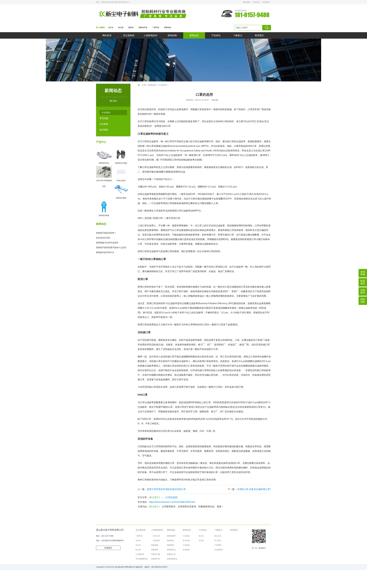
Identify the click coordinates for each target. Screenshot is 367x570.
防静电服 (154, 545)
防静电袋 (170, 545)
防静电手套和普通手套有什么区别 (111, 247)
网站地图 (246, 2)
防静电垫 (167, 27)
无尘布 (110, 27)
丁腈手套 (155, 27)
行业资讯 (106, 112)
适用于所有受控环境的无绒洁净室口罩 (166, 489)
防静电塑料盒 (172, 559)
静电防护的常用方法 (105, 252)
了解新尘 (237, 35)
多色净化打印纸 (103, 238)
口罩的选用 (171, 497)
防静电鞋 (154, 550)
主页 (144, 85)
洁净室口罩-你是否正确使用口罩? (254, 489)
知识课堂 (103, 129)
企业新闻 (103, 124)
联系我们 (266, 2)
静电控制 (172, 35)
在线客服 (362, 273)
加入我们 (217, 541)
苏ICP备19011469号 (159, 567)
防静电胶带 (171, 536)
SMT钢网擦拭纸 (141, 559)
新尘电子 (154, 497)
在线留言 (108, 548)
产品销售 (217, 545)
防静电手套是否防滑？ (106, 233)
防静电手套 (143, 27)
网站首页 (107, 35)
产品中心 (101, 141)
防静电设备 (171, 550)
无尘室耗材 (128, 35)
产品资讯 (215, 35)
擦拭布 (131, 27)
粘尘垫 (120, 27)
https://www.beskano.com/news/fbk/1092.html (172, 502)
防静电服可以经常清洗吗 (107, 243)
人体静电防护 (150, 35)
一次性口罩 (155, 536)
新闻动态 (194, 35)
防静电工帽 (155, 554)
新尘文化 (217, 536)
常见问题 (103, 118)
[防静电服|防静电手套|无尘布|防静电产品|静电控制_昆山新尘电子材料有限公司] (142, 13)
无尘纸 (138, 545)
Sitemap (256, 2)
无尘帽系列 (218, 550)
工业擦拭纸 (139, 554)
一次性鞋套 (155, 541)
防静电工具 (171, 554)
